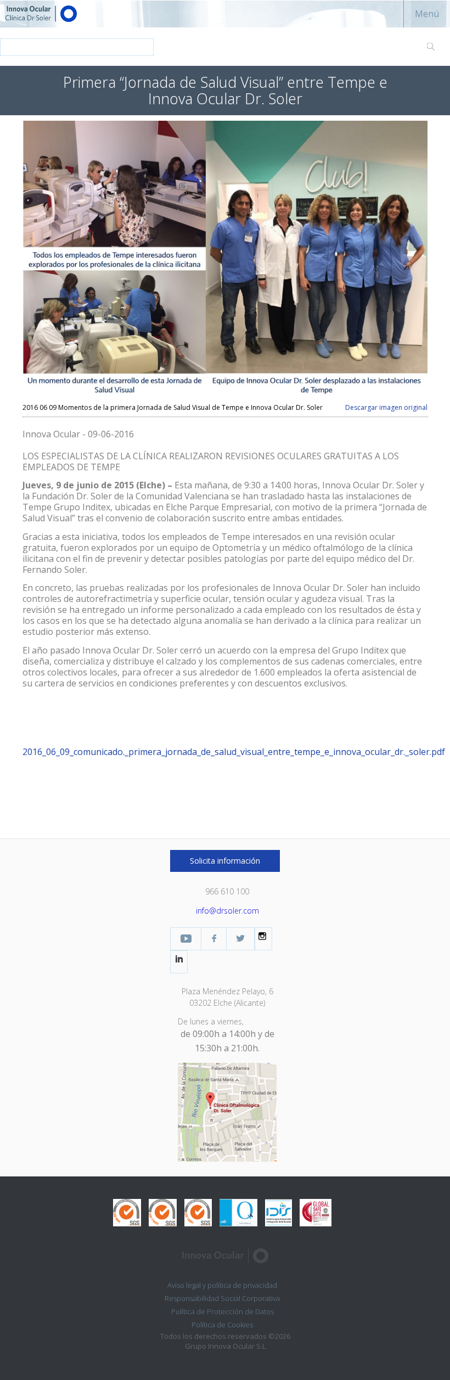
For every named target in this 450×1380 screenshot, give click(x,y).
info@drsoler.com (227, 910)
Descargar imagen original (386, 407)
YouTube (186, 939)
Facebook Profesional (213, 939)
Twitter (240, 939)
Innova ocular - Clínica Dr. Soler (60, 13)
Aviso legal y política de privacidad (222, 1285)
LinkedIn (179, 959)
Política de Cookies (222, 1325)
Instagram (263, 936)
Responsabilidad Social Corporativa (222, 1298)
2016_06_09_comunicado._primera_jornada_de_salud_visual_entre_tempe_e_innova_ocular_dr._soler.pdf (233, 752)
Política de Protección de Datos (222, 1311)
